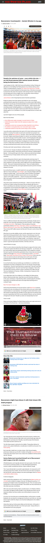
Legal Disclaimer (25, 532)
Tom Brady (6, 224)
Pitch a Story (24, 530)
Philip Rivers (35, 225)
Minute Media (8, 537)
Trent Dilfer (35, 253)
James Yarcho (6, 23)
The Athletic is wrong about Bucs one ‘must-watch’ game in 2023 (20, 126)
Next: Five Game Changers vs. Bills (12, 284)
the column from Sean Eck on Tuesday (30, 88)
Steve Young (22, 255)
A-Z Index (5, 534)
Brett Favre (32, 287)
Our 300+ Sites (34, 528)
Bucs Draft (9, 519)
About (4, 528)
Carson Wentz (17, 227)
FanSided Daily (14, 530)
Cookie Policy (14, 532)
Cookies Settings (15, 534)
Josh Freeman (29, 255)
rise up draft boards (35, 452)
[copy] (10, 26)
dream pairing (7, 447)
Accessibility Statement (36, 532)
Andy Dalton (22, 225)
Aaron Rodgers (20, 171)
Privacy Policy (34, 530)
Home (5, 391)
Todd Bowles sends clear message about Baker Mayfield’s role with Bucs (22, 125)
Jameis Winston (7, 97)
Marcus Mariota (16, 134)
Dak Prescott (11, 227)
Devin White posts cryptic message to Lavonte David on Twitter (19, 120)
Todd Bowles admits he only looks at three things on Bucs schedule (20, 128)
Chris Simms (16, 255)
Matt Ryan (16, 225)
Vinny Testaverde (18, 253)
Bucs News (9, 391)
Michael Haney (6, 405)
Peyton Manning (22, 189)
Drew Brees (11, 224)
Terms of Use (6, 532)
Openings (13, 528)
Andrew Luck (29, 225)
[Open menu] (3, 1)
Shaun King (9, 255)
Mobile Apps (6, 530)
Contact (23, 528)
